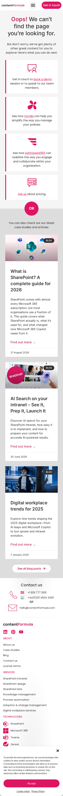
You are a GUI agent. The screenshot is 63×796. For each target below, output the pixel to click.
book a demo (43, 79)
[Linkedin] (5, 632)
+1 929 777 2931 (37, 592)
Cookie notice (23, 791)
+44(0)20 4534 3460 (41, 597)
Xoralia (29, 116)
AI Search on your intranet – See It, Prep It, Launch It (29, 405)
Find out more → (23, 342)
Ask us (22, 194)
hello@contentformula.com (37, 608)
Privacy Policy (38, 791)
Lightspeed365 (35, 153)
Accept (31, 783)
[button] (57, 750)
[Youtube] (21, 632)
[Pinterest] (13, 632)
